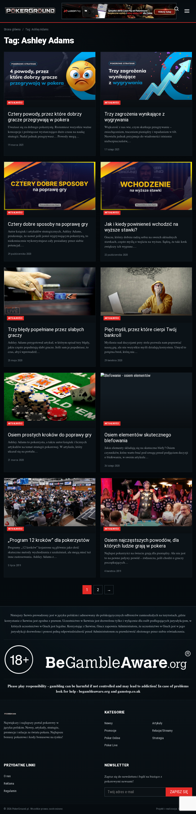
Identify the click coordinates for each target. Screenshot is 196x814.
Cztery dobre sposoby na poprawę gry (48, 224)
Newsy (108, 723)
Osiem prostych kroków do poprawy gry (49, 435)
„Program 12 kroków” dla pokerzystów (48, 540)
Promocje (110, 730)
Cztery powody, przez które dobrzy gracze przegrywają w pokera (45, 117)
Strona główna (12, 29)
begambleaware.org (94, 691)
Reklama (9, 783)
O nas (7, 776)
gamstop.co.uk (129, 691)
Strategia (158, 738)
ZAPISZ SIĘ (179, 792)
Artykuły (157, 723)
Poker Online (112, 738)
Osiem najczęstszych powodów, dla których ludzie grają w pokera (141, 543)
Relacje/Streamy (162, 730)
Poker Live (110, 745)
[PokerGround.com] (30, 11)
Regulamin (10, 791)
